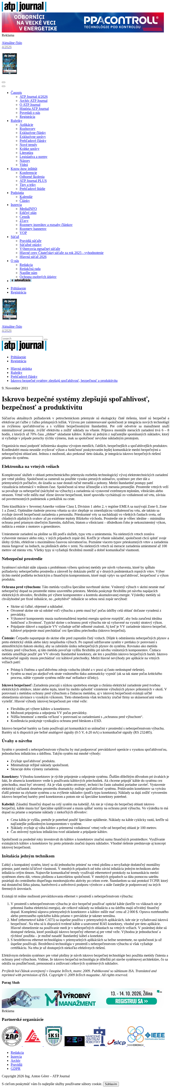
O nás (15, 261)
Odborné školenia (32, 177)
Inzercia (16, 205)
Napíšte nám (28, 273)
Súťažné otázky (31, 245)
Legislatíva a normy (33, 157)
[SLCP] (116, 1045)
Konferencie (28, 173)
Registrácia (27, 117)
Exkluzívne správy (33, 137)
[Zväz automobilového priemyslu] (12, 1045)
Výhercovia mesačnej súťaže (40, 249)
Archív (15, 1060)
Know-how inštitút (24, 169)
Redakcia (26, 265)
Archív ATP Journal (33, 101)
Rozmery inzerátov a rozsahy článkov (46, 225)
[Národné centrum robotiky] (96, 1045)
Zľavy (24, 221)
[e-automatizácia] (21, 281)
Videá (24, 165)
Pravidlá (16, 1064)
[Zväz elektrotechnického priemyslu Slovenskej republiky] (75, 1045)
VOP (23, 233)
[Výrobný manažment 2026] (83, 1007)
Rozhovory (27, 129)
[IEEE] (155, 1045)
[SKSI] (54, 1045)
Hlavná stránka (21, 368)
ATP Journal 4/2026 (34, 97)
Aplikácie (26, 125)
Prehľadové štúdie (32, 189)
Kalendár (26, 197)
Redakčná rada (30, 269)
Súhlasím (111, 1084)
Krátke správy (29, 149)
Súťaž (15, 237)
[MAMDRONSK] (136, 1045)
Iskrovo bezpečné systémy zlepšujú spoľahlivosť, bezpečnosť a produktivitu (64, 380)
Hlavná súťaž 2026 (33, 257)
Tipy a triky (28, 185)
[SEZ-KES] (33, 1045)
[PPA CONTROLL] (83, 31)
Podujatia (17, 193)
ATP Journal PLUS (33, 181)
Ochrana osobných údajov (38, 277)
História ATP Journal (34, 109)
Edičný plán (28, 213)
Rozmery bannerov (33, 229)
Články (25, 201)
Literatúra (26, 153)
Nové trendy (28, 145)
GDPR (15, 1068)
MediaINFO (28, 209)
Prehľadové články (33, 141)
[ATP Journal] (24, 10)
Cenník (25, 217)
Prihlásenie (18, 288)
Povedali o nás (30, 113)
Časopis (16, 93)
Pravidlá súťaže (30, 241)
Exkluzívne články (33, 133)
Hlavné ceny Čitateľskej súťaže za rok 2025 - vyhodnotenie (62, 253)
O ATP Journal (30, 105)
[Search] (45, 339)
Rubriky (16, 121)
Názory (25, 161)
